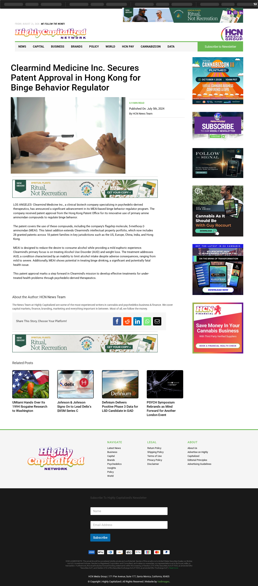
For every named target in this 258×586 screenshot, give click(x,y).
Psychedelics (114, 464)
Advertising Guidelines (199, 464)
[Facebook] (117, 321)
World (110, 475)
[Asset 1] (51, 29)
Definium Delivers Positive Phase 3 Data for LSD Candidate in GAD (120, 406)
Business (112, 452)
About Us (192, 448)
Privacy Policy (154, 460)
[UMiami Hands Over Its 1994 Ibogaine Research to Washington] (30, 384)
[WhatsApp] (147, 321)
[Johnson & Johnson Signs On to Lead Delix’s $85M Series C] (75, 384)
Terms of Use (154, 456)
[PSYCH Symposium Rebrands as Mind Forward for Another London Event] (165, 384)
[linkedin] (241, 12)
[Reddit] (127, 321)
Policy (110, 472)
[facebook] (229, 12)
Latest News (114, 448)
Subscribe (100, 537)
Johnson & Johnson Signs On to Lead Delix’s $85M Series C (74, 406)
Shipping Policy (155, 452)
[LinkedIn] (137, 321)
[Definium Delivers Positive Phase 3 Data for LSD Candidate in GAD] (120, 384)
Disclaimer (153, 464)
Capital (111, 456)
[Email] (157, 321)
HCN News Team (142, 113)
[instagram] (235, 12)
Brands (111, 460)
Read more (173, 568)
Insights (111, 468)
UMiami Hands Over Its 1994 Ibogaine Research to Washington (29, 406)
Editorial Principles (197, 460)
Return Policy (154, 448)
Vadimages (163, 581)
